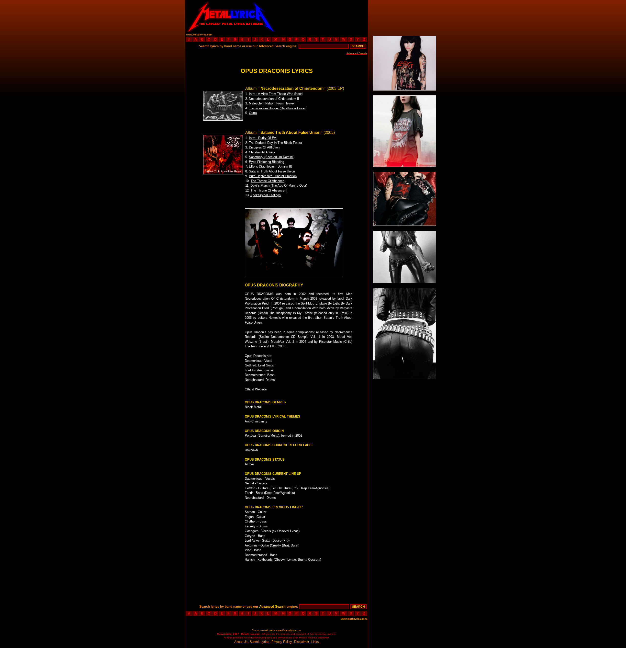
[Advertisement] (322, 16)
